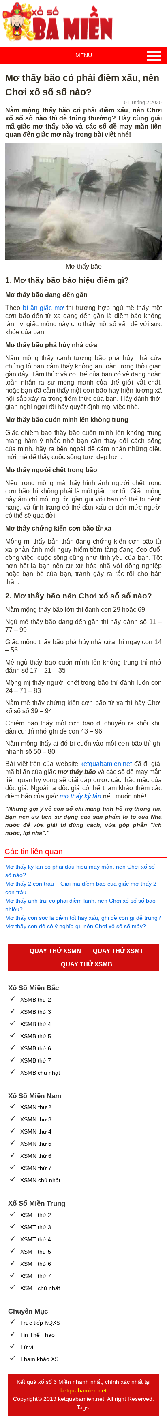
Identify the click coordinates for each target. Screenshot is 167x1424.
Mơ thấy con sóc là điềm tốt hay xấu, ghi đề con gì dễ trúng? (83, 917)
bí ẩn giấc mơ (43, 307)
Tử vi (26, 1347)
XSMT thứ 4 (35, 1239)
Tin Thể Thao (37, 1335)
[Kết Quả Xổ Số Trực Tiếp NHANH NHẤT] (61, 22)
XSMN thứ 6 (35, 1156)
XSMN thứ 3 (35, 1119)
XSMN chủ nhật (40, 1180)
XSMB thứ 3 (35, 1012)
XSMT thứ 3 (35, 1227)
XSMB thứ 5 (35, 1036)
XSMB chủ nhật (40, 1072)
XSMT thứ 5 (35, 1251)
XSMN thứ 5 (35, 1143)
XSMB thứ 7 (35, 1060)
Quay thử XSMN (55, 950)
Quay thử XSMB (86, 964)
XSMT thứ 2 (35, 1215)
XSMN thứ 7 (35, 1168)
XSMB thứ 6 (35, 1048)
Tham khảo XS (39, 1359)
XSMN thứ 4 (35, 1131)
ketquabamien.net (106, 763)
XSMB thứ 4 (35, 1024)
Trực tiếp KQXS (40, 1322)
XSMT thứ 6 (35, 1264)
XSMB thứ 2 (35, 999)
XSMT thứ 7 (35, 1276)
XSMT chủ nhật (40, 1288)
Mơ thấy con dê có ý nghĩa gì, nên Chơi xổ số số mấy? (75, 926)
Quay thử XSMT (118, 950)
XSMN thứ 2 (35, 1107)
